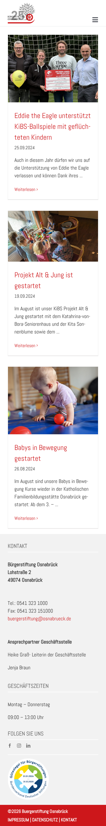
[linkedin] (28, 746)
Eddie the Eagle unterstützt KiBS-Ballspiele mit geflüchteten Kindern (52, 126)
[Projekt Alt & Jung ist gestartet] (53, 236)
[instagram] (19, 746)
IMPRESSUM (18, 820)
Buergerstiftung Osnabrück (45, 811)
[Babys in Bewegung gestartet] (53, 401)
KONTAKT (69, 820)
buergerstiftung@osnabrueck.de (39, 618)
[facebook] (10, 746)
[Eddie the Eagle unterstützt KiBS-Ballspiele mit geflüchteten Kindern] (53, 69)
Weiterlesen (24, 189)
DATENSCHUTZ (45, 820)
